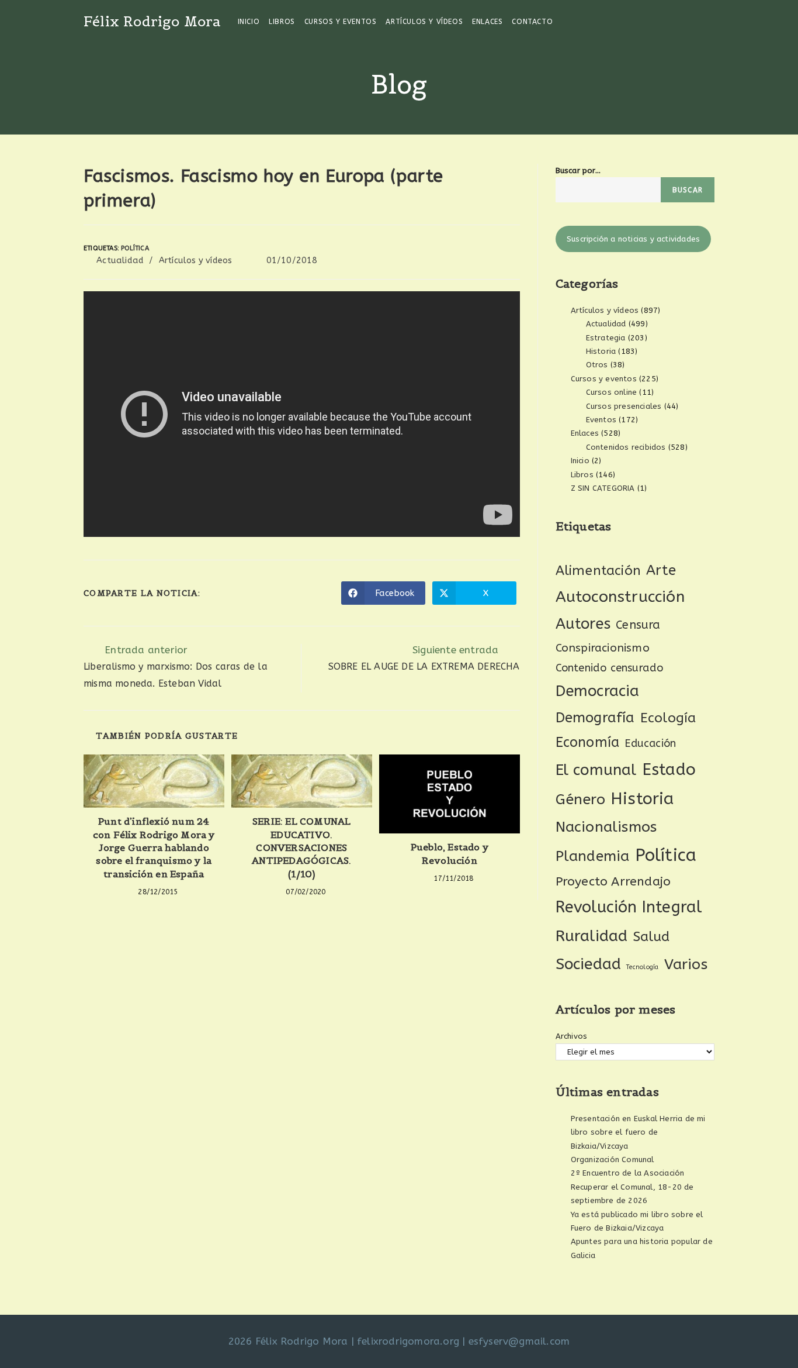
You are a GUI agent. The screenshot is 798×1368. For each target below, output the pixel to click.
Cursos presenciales (624, 406)
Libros (582, 474)
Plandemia (593, 855)
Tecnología (642, 967)
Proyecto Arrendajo (613, 881)
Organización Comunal (612, 1159)
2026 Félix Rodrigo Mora (288, 1341)
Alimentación (598, 570)
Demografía (595, 717)
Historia (601, 351)
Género (580, 799)
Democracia (598, 691)
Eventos (601, 419)
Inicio (580, 460)
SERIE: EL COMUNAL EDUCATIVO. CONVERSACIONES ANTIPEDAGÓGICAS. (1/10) (301, 847)
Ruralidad (592, 935)
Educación (650, 743)
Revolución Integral (629, 907)
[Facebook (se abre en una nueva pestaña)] (680, 21)
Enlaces (585, 433)
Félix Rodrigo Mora (152, 21)
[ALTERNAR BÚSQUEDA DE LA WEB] (564, 21)
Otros (597, 364)
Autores (583, 624)
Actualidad (120, 261)
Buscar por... (578, 170)
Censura (638, 625)
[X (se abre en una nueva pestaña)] (664, 21)
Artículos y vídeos (196, 261)
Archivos (572, 1036)
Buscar (687, 190)
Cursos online (611, 392)
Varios (685, 964)
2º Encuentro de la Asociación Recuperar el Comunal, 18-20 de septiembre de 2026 (632, 1187)
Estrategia (606, 337)
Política (135, 248)
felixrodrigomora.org (408, 1341)
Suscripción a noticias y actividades (633, 239)
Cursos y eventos (604, 378)
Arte (661, 570)
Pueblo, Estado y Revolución (449, 853)
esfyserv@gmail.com (519, 1341)
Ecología (668, 718)
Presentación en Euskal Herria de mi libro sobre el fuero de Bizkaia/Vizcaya (638, 1132)
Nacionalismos (606, 827)
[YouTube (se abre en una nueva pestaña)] (695, 21)
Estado (669, 769)
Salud (651, 937)
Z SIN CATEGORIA (603, 488)
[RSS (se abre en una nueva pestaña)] (711, 21)
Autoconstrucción (620, 597)
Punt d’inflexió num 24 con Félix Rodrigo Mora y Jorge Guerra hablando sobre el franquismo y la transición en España (154, 847)
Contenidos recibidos (626, 447)
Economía (588, 742)
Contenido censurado (610, 667)
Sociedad (589, 964)
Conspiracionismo (603, 647)
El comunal (596, 770)
